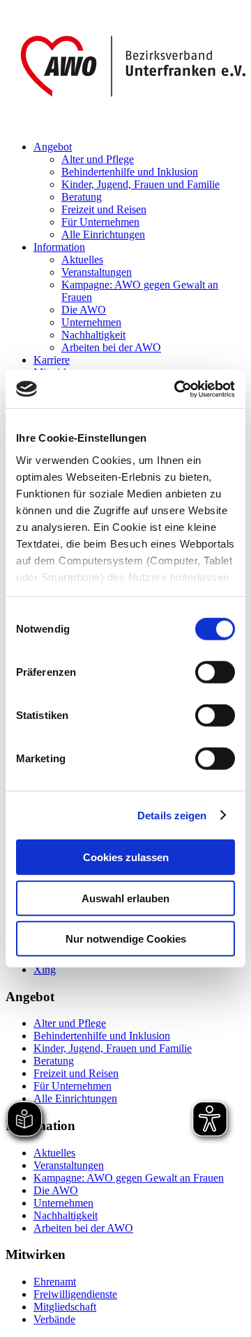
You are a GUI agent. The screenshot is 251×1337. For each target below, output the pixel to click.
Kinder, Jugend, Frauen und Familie (140, 184)
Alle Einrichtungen (103, 234)
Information (59, 247)
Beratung (81, 197)
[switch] (215, 672)
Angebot (52, 147)
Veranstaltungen (96, 272)
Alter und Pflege (97, 159)
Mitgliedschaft (64, 1307)
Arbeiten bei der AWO (111, 347)
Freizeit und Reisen (103, 209)
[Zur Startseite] (125, 123)
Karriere (51, 360)
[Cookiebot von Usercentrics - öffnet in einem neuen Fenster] (177, 389)
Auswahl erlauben (125, 898)
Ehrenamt (54, 1282)
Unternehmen (91, 322)
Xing (44, 969)
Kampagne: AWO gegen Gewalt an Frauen (128, 1178)
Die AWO (83, 310)
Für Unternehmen (100, 222)
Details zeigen (171, 815)
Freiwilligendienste (75, 1294)
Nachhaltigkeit (93, 335)
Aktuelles (82, 259)
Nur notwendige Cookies (126, 939)
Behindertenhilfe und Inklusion (129, 172)
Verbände (54, 1319)
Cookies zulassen (126, 857)
